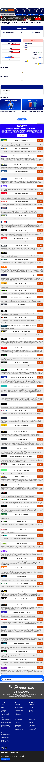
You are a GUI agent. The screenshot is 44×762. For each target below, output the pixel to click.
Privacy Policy (3, 708)
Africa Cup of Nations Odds (19, 707)
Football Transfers (18, 714)
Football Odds (31, 704)
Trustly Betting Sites (32, 723)
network (14, 655)
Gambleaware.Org (20, 255)
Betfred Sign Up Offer (4, 740)
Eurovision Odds (18, 725)
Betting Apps (31, 722)
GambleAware (18, 695)
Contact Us (3, 707)
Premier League (17, 704)
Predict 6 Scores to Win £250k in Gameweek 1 (8, 112)
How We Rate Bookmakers (5, 711)
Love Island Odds (18, 723)
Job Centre (3, 728)
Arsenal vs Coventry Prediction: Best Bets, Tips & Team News (32, 112)
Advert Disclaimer (40, 123)
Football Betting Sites (32, 731)
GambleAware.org (6, 564)
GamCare (40, 694)
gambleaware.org (20, 548)
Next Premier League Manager (6, 722)
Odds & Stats (20, 14)
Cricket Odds (31, 707)
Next (43, 105)
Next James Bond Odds (19, 729)
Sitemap (2, 717)
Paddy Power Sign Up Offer (5, 734)
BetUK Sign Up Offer (4, 738)
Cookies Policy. (20, 756)
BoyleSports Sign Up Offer (5, 741)
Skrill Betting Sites (32, 729)
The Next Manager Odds (5, 720)
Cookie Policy (3, 710)
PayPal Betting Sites (32, 725)
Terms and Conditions (5, 714)
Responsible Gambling (5, 713)
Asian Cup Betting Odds (19, 710)
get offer (11, 10)
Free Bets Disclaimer (4, 716)
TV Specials (17, 720)
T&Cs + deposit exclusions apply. (28, 608)
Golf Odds (31, 710)
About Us (2, 704)
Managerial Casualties (5, 725)
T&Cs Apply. (28, 132)
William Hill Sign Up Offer (5, 737)
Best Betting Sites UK (32, 720)
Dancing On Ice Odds (18, 726)
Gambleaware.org (6, 190)
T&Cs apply (23, 473)
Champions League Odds (19, 708)
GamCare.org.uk (8, 609)
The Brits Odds (17, 728)
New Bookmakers (32, 726)
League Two (17, 713)
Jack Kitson (4, 114)
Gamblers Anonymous (24, 695)
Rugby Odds (31, 711)
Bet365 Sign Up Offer (4, 735)
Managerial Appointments (5, 726)
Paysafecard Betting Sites (33, 728)
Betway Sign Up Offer (4, 743)
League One (17, 711)
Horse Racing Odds (32, 708)
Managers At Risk (4, 723)
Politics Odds (17, 722)
